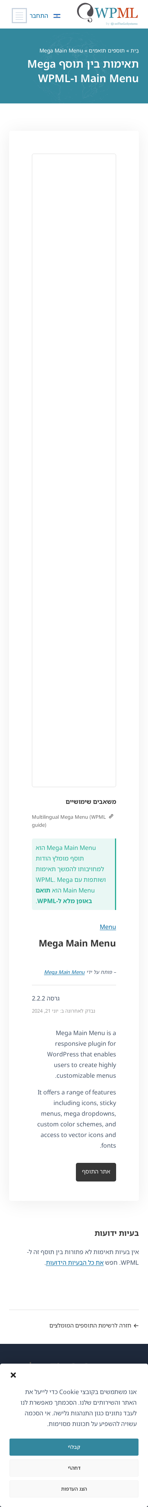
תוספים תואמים (107, 50)
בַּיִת (135, 50)
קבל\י (74, 1446)
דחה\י (74, 1467)
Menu (108, 927)
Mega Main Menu (64, 972)
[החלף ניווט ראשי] (19, 15)
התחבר (39, 15)
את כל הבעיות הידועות (75, 1262)
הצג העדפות (74, 1488)
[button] (13, 1375)
